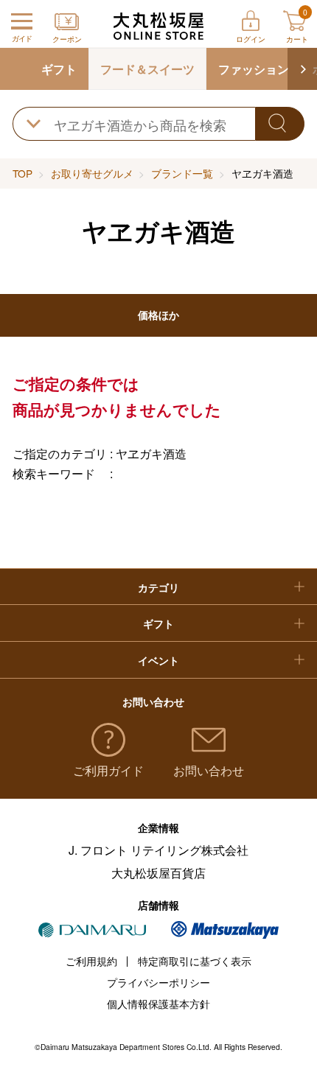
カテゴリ (158, 588)
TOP (22, 173)
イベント (158, 661)
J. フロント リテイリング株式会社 (158, 849)
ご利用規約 (91, 960)
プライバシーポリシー (158, 982)
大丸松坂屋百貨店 (158, 872)
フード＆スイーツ (147, 68)
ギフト (59, 68)
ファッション (253, 68)
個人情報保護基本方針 (158, 1003)
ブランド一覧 (182, 173)
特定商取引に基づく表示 (194, 960)
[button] (302, 69)
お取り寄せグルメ (92, 173)
